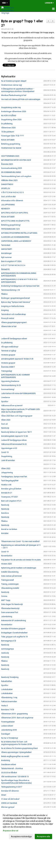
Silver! (3, 795)
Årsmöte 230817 (8, 367)
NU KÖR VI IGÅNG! (8, 115)
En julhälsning (6, 124)
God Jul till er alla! (8, 196)
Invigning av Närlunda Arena (12, 306)
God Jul (4, 424)
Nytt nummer (6, 257)
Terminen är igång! (8, 351)
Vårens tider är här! (9, 326)
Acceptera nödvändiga (21, 836)
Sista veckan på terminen (11, 576)
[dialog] (28, 825)
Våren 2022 (5, 468)
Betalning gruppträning (10, 144)
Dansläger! (5, 734)
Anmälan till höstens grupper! (13, 628)
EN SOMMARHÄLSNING (11, 172)
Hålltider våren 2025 (9, 180)
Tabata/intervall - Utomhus (12, 768)
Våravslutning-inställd (10, 588)
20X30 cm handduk (9, 803)
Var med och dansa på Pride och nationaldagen (20, 99)
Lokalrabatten (7, 689)
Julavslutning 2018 (9, 730)
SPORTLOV (5, 188)
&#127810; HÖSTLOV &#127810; (14, 213)
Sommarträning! (7, 389)
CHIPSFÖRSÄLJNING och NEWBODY (16, 241)
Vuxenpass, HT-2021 (9, 497)
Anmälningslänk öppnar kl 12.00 (14, 436)
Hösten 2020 (6, 564)
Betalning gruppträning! (11, 225)
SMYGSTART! (6, 249)
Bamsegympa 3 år (8, 641)
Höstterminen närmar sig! (11, 85)
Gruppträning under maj (11, 107)
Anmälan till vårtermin (10, 791)
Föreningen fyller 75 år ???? (12, 136)
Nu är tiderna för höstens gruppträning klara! (19, 748)
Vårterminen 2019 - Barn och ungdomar (17, 718)
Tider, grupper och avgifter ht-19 (14, 637)
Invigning (5, 310)
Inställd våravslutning (10, 572)
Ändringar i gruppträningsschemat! (15, 298)
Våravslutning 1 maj (9, 697)
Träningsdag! (6, 371)
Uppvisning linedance (10, 381)
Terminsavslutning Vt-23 (11, 385)
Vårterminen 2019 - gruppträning (14, 714)
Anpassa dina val (10, 830)
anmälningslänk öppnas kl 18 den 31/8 (17, 359)
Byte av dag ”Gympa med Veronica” (15, 302)
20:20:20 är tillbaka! (9, 772)
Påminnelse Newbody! (10, 608)
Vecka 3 (4, 705)
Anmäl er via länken (9, 529)
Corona (4, 596)
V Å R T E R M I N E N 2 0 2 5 (12, 192)
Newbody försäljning (10, 677)
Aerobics (5, 513)
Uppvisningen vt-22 (9, 448)
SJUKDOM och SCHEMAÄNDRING (15, 237)
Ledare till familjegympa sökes (14, 440)
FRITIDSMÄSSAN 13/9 (10, 229)
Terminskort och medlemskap (13, 314)
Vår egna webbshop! (9, 347)
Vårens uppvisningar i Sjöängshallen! (16, 752)
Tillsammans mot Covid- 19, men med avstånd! (20, 541)
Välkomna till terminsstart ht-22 (14, 444)
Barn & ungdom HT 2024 (11, 261)
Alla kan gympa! (7, 807)
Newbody (5, 428)
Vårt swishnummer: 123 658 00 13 (15, 776)
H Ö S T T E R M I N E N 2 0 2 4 (13, 265)
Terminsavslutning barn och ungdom (16, 176)
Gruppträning (6, 456)
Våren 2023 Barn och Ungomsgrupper (16, 416)
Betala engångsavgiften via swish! (15, 756)
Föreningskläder (8, 722)
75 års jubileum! (7, 132)
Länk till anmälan (8, 460)
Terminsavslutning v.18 (10, 290)
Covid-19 (4, 452)
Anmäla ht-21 (6, 493)
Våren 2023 (5, 420)
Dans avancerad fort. (9, 612)
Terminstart (5, 245)
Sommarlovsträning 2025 (11, 168)
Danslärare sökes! (8, 764)
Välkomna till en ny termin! (12, 405)
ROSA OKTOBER (8, 140)
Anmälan (4, 533)
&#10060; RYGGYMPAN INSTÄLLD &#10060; (19, 233)
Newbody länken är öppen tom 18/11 (16, 432)
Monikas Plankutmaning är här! (13, 95)
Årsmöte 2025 (7, 164)
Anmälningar (6, 253)
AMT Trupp (5, 600)
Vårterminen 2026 (8, 128)
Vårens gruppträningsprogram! (14, 322)
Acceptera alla (43, 836)
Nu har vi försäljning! (9, 738)
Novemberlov (6, 556)
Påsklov (4, 294)
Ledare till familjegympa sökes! (14, 338)
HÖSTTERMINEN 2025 (10, 156)
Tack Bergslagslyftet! (10, 481)
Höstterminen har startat (11, 148)
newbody (5, 653)
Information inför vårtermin (12, 200)
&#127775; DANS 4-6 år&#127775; (15, 221)
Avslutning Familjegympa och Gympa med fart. (20, 286)
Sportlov (4, 401)
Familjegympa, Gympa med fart (14, 476)
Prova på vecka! (7, 318)
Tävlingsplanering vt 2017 (11, 787)
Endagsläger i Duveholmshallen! (14, 633)
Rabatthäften (6, 681)
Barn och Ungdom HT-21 (11, 501)
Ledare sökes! (7, 726)
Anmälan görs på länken (11, 489)
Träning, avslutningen (10, 584)
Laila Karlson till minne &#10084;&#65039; (18, 393)
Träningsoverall (7, 580)
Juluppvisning (7, 472)
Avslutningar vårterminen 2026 (13, 111)
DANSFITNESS (7, 184)
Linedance (5, 397)
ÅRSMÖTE (5, 269)
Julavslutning (6, 616)
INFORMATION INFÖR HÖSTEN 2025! (16, 160)
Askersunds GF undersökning (13, 620)
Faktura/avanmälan (9, 701)
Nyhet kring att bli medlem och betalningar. (18, 568)
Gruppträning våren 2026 (11, 119)
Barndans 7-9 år (7, 709)
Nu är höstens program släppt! (13, 81)
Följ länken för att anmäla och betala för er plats (21, 560)
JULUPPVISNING (8, 205)
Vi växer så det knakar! (10, 799)
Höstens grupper (8, 355)
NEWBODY (5, 209)
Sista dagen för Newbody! (12, 604)
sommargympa (7, 649)
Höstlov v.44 (6, 485)
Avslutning (5, 760)
